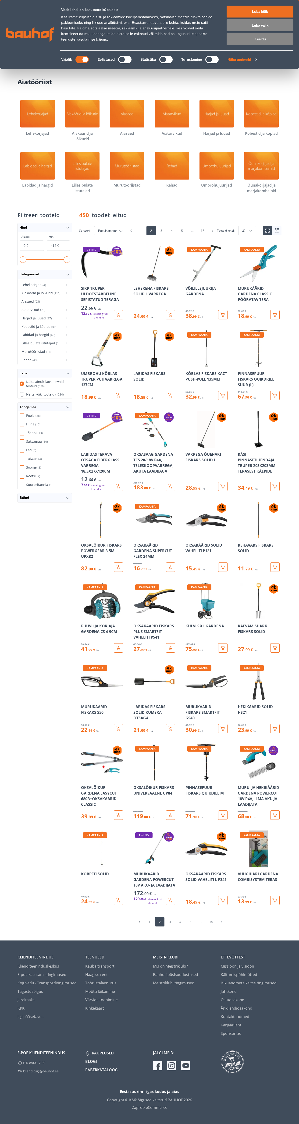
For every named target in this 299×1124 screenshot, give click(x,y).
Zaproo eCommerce (149, 1107)
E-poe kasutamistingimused (42, 974)
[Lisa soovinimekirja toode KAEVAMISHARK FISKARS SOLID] (241, 616)
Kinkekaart (94, 1008)
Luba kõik (260, 12)
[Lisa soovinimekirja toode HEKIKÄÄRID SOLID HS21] (241, 697)
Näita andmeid (239, 60)
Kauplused (102, 1053)
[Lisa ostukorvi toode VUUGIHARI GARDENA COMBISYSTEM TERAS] (275, 900)
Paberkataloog (101, 1069)
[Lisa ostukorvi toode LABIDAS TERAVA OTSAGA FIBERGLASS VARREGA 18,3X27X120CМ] (118, 486)
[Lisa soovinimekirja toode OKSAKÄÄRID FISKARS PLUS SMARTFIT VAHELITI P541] (137, 616)
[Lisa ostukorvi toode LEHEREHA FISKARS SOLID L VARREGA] (170, 314)
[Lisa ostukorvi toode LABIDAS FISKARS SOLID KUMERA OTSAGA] (170, 728)
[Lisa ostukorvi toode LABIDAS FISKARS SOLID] (170, 395)
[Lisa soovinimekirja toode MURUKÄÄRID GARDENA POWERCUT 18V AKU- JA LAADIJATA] (137, 864)
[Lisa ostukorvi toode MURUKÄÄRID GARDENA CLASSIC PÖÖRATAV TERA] (275, 314)
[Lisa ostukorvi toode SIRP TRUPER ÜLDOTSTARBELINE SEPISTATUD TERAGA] (118, 314)
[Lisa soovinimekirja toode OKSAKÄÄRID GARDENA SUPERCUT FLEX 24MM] (137, 535)
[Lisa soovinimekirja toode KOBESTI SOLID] (85, 864)
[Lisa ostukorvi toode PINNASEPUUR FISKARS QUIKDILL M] (223, 815)
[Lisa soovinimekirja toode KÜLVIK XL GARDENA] (189, 616)
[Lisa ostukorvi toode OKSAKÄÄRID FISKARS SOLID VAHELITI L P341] (223, 900)
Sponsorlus (231, 1033)
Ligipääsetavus (30, 1016)
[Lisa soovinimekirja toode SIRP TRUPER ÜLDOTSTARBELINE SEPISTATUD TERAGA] (85, 278)
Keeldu (260, 39)
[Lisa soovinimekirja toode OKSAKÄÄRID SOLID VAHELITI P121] (189, 535)
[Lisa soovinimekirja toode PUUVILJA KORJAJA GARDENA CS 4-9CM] (85, 616)
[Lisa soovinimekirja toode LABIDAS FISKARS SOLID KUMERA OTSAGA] (137, 697)
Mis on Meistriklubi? (170, 966)
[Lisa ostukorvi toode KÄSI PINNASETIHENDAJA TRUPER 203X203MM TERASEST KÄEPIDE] (275, 486)
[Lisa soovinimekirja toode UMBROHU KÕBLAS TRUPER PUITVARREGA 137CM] (85, 364)
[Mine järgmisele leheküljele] (212, 230)
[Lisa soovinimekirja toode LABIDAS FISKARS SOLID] (137, 364)
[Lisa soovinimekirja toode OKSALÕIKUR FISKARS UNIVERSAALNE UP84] (137, 777)
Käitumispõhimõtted (239, 974)
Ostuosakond (232, 999)
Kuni (51, 237)
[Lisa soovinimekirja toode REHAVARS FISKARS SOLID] (241, 535)
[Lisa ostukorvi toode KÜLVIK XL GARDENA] (223, 648)
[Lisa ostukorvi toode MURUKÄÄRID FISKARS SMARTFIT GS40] (223, 728)
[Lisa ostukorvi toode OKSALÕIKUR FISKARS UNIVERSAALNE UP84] (170, 815)
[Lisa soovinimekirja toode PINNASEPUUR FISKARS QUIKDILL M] (189, 777)
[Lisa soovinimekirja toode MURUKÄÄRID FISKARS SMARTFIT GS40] (189, 697)
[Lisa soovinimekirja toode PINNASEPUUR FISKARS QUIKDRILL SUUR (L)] (241, 364)
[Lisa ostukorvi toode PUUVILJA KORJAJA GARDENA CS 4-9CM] (118, 648)
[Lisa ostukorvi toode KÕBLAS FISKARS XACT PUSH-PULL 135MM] (223, 395)
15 (202, 230)
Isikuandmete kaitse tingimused (249, 983)
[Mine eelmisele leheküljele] (131, 230)
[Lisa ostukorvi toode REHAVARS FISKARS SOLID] (275, 567)
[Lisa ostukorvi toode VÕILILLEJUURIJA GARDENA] (223, 314)
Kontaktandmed (235, 1016)
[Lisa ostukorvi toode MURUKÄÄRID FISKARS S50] (118, 728)
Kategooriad (29, 274)
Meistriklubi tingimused (173, 983)
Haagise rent (96, 974)
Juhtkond (229, 991)
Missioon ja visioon (237, 966)
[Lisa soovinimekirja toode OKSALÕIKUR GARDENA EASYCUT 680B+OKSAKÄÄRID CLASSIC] (85, 777)
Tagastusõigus (30, 991)
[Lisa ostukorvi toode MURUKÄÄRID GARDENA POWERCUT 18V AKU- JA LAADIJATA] (170, 900)
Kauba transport (99, 966)
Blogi (91, 1061)
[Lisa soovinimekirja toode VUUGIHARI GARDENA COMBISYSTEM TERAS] (241, 864)
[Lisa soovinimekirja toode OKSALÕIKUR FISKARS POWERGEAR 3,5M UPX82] (85, 535)
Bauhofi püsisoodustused (175, 974)
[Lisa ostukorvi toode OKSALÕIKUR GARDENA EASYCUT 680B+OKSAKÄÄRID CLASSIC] (118, 815)
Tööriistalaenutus (100, 983)
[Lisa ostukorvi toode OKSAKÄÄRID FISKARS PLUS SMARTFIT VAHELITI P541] (170, 648)
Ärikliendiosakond (236, 1008)
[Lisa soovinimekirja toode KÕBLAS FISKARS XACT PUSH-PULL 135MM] (189, 364)
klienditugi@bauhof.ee (41, 1071)
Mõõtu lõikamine (100, 991)
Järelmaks (26, 999)
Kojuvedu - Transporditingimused (47, 983)
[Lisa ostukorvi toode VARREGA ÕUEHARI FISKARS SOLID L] (223, 486)
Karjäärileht (231, 1025)
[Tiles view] (267, 230)
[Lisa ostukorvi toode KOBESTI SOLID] (118, 900)
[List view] (276, 230)
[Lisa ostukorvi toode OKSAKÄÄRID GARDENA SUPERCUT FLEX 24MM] (170, 567)
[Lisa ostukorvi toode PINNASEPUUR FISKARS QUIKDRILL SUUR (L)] (275, 395)
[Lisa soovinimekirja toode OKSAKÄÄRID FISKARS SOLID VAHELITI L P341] (189, 864)
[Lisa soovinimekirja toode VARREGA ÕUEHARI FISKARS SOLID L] (189, 444)
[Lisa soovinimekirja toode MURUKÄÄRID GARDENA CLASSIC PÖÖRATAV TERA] (241, 278)
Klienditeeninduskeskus (38, 966)
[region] (180, 575)
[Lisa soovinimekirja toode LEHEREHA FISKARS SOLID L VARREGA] (137, 278)
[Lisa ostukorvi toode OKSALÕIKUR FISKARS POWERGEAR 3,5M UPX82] (118, 567)
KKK (21, 1008)
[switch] (125, 59)
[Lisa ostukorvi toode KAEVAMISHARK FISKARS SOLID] (275, 648)
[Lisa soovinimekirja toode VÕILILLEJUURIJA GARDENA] (189, 278)
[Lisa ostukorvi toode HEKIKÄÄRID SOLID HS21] (275, 728)
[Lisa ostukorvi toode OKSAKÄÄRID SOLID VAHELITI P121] (223, 567)
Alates (25, 237)
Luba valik (260, 25)
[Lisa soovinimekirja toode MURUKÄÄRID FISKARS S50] (85, 697)
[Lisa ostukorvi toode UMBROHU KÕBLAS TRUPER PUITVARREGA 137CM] (118, 395)
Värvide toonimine (101, 999)
